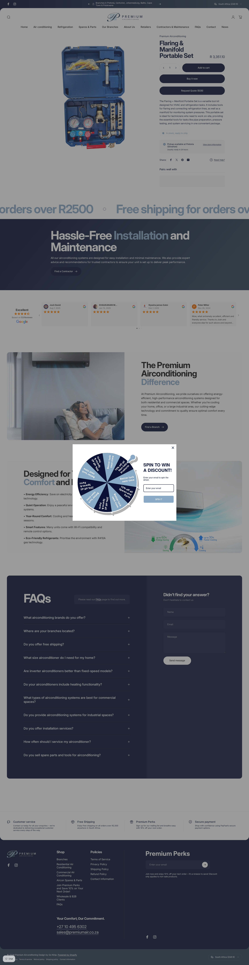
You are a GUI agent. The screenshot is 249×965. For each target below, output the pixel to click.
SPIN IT (158, 499)
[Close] (172, 447)
